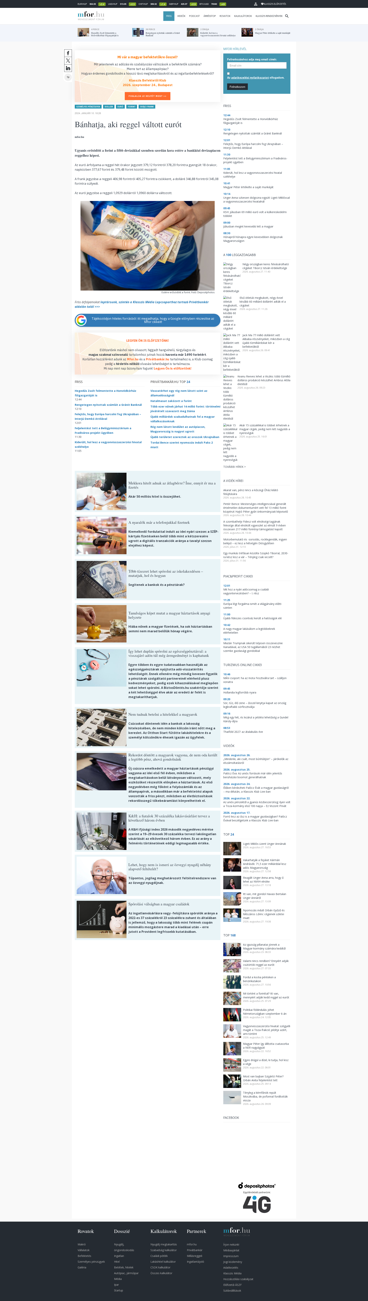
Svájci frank (147, 106)
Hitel (117, 1261)
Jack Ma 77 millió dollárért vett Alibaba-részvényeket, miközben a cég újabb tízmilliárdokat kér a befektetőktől (266, 340)
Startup (118, 1290)
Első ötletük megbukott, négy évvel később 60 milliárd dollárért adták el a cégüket (263, 301)
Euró (120, 106)
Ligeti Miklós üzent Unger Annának (264, 844)
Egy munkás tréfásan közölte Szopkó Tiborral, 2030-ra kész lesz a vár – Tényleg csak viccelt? (255, 555)
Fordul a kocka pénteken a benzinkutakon (259, 979)
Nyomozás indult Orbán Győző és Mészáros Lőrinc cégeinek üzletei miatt (264, 914)
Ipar (116, 1284)
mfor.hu (192, 1244)
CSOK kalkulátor (160, 1267)
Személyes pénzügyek (88, 106)
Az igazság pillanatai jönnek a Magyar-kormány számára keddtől (264, 946)
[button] (255, 4)
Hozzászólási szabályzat (238, 1279)
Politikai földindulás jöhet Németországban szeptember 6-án (265, 1011)
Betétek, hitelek (123, 1267)
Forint (132, 106)
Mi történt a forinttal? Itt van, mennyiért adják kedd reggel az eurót (266, 995)
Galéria (82, 1267)
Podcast (194, 16)
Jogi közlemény (232, 1262)
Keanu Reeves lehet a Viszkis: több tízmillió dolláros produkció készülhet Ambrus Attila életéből (263, 380)
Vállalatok (84, 1250)
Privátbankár (194, 1250)
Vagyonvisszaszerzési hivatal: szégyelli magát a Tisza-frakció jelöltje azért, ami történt (266, 1030)
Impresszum (231, 1256)
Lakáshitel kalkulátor (163, 1261)
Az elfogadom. (255, 77)
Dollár (109, 106)
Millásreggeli (194, 1256)
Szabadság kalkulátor (163, 1250)
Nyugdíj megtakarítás (163, 1244)
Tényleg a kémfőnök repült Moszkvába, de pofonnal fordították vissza (265, 1096)
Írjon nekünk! (231, 1244)
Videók (181, 16)
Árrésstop (210, 16)
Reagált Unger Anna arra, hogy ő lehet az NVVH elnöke (263, 879)
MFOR (90, 16)
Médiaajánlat (231, 1250)
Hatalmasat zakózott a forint (171, 401)
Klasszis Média (232, 1273)
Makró (82, 1244)
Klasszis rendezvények (269, 16)
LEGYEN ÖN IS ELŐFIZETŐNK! (147, 341)
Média (118, 1279)
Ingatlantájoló (195, 1261)
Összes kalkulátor (161, 1273)
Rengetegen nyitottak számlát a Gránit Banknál (108, 405)
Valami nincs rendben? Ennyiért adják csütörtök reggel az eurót (266, 963)
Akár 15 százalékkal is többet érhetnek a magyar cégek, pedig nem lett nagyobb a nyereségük (264, 429)
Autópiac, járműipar (126, 1273)
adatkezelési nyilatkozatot (250, 77)
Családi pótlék (159, 1256)
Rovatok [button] (225, 16)
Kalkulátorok (243, 16)
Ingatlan (119, 1256)
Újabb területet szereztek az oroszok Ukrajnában (184, 437)
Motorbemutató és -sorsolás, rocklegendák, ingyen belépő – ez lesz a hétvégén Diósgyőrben (255, 541)
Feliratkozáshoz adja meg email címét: (252, 59)
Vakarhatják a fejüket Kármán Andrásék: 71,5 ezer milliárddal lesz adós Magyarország (264, 864)
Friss (169, 16)
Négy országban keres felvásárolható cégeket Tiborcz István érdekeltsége (265, 266)
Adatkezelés (230, 1267)
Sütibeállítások (232, 1290)
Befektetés (84, 1256)
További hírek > (234, 467)
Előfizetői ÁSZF (232, 1285)
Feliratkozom (237, 87)
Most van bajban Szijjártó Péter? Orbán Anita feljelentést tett (263, 1078)
